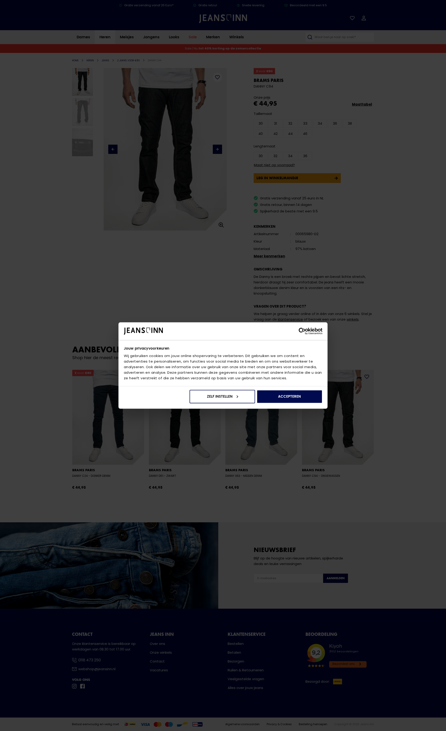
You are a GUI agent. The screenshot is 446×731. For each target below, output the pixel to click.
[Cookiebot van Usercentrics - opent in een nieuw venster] (302, 331)
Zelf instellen (220, 396)
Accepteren (289, 396)
